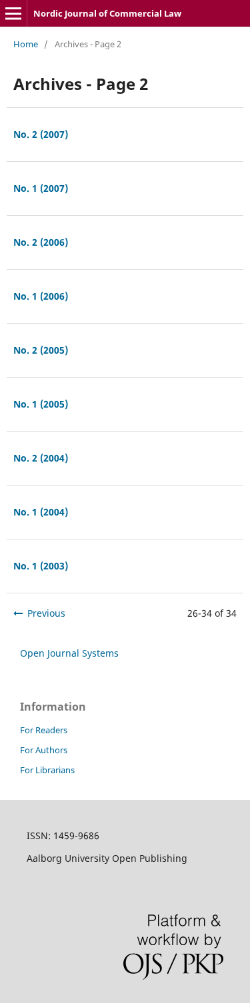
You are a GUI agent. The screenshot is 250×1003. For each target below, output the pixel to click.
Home (25, 44)
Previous (46, 613)
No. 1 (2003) (40, 565)
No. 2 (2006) (40, 242)
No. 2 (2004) (40, 458)
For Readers (43, 730)
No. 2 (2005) (40, 350)
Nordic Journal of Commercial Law (107, 13)
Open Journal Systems (69, 653)
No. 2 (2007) (40, 134)
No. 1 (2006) (40, 296)
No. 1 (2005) (40, 404)
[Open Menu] (13, 13)
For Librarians (47, 770)
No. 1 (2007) (40, 188)
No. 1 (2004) (40, 511)
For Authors (43, 750)
